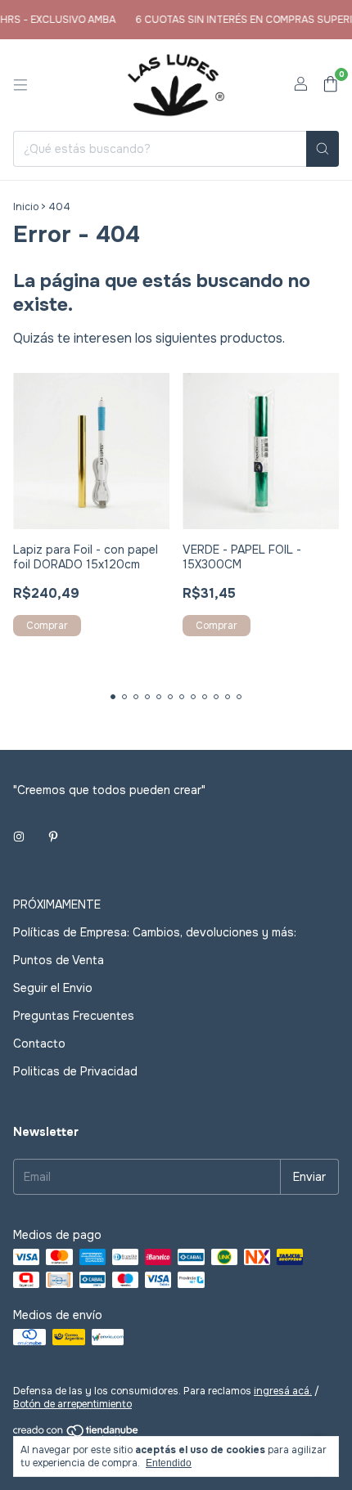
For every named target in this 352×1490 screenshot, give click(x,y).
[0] (330, 85)
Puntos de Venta (58, 960)
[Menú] (20, 85)
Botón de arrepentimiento (72, 1404)
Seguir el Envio (53, 988)
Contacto (39, 1043)
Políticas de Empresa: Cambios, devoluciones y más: (154, 932)
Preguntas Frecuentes (73, 1015)
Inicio (25, 206)
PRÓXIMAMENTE (57, 904)
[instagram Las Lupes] (19, 837)
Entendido (169, 1463)
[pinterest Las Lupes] (53, 837)
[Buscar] (322, 149)
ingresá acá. (283, 1391)
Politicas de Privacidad (75, 1071)
